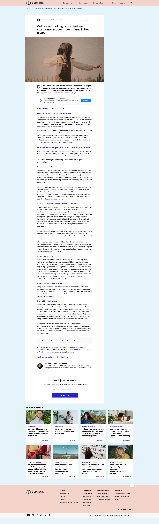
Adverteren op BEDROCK (122, 494)
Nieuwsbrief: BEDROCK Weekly (69, 502)
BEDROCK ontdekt (102, 496)
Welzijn (122, 3)
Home (27, 8)
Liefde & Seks (98, 3)
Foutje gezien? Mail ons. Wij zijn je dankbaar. (52, 357)
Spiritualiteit (87, 505)
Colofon (62, 496)
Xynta (130, 515)
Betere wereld (68, 3)
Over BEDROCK (64, 494)
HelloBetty (41, 350)
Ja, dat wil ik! (64, 395)
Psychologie (87, 502)
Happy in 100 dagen (81, 350)
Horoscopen (83, 3)
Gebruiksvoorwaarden (122, 496)
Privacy (117, 500)
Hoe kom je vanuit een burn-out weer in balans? (57, 341)
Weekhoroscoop (102, 494)
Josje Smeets (44, 19)
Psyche (111, 3)
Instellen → (85, 100)
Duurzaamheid (87, 494)
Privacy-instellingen (125, 509)
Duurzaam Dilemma (103, 500)
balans (46, 108)
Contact (62, 500)
